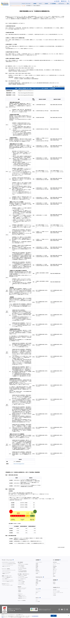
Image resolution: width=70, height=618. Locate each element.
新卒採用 (54, 582)
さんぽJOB (54, 595)
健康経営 (37, 582)
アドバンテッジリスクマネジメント (5, 3)
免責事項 (54, 576)
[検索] (69, 1)
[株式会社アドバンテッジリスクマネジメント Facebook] (59, 609)
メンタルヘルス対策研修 (21, 581)
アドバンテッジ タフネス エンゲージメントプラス (8, 570)
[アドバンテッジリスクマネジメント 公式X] (64, 609)
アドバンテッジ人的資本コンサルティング (7, 581)
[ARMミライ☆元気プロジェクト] (67, 609)
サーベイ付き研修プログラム (22, 578)
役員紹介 (37, 567)
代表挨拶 (37, 563)
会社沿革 (37, 569)
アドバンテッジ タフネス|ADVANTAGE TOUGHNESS (9, 563)
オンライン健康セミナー (5, 578)
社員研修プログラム (20, 580)
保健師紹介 (19, 591)
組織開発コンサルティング (5, 573)
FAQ (53, 574)
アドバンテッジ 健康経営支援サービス (7, 577)
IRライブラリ (54, 570)
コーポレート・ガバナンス (56, 563)
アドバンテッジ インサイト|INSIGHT (23, 577)
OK (53, 615)
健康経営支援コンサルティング (22, 598)
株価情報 (54, 567)
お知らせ (37, 592)
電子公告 (54, 573)
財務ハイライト (55, 569)
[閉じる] (68, 616)
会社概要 (37, 566)
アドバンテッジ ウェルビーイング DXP (7, 585)
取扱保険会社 (37, 570)
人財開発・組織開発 (38, 580)
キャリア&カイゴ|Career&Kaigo (22, 570)
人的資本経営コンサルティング (22, 596)
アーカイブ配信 (38, 601)
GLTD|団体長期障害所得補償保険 (22, 571)
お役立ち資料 (54, 589)
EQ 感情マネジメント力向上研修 (22, 575)
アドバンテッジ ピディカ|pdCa (6, 572)
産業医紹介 (19, 590)
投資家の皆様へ (55, 562)
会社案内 (37, 573)
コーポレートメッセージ (39, 562)
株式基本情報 (54, 566)
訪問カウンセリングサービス (6, 566)
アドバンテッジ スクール (21, 584)
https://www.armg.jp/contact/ (19, 463)
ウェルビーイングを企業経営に (22, 600)
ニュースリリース (38, 591)
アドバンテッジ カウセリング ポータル (58, 592)
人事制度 (37, 579)
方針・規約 (23, 5)
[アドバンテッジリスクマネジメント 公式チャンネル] (62, 609)
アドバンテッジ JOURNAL (56, 591)
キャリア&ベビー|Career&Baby (22, 568)
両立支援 (37, 583)
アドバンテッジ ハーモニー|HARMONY (23, 564)
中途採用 (54, 583)
